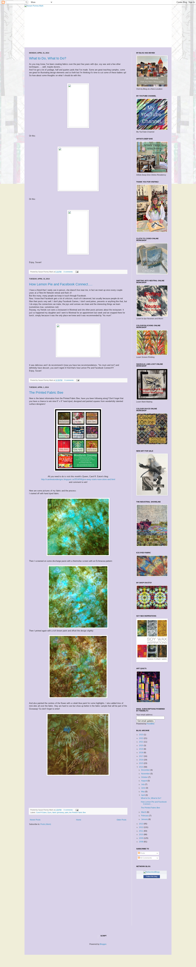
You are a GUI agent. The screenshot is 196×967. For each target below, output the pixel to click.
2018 (141, 752)
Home (78, 820)
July (143, 784)
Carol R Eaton (41, 812)
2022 (141, 738)
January (144, 819)
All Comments (146, 858)
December (145, 770)
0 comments (69, 380)
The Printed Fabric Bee (46, 392)
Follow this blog (151, 876)
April (143, 795)
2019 (141, 749)
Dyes (49, 812)
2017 (141, 756)
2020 (141, 745)
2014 (141, 767)
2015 (141, 763)
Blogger (103, 944)
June (143, 788)
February (145, 816)
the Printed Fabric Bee (77, 812)
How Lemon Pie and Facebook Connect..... (60, 284)
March (144, 812)
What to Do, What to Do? (47, 58)
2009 (141, 838)
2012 (141, 827)
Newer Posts (35, 820)
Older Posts (121, 820)
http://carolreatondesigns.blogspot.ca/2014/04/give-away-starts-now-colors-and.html (78, 479)
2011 (141, 831)
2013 (141, 824)
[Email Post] (76, 272)
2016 (141, 760)
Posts (142, 853)
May (143, 792)
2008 (141, 842)
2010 (141, 834)
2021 (141, 742)
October (144, 777)
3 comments (68, 272)
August (144, 781)
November (145, 774)
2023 (141, 735)
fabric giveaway (58, 812)
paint (66, 812)
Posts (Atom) (45, 824)
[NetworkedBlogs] (151, 872)
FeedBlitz (151, 724)
